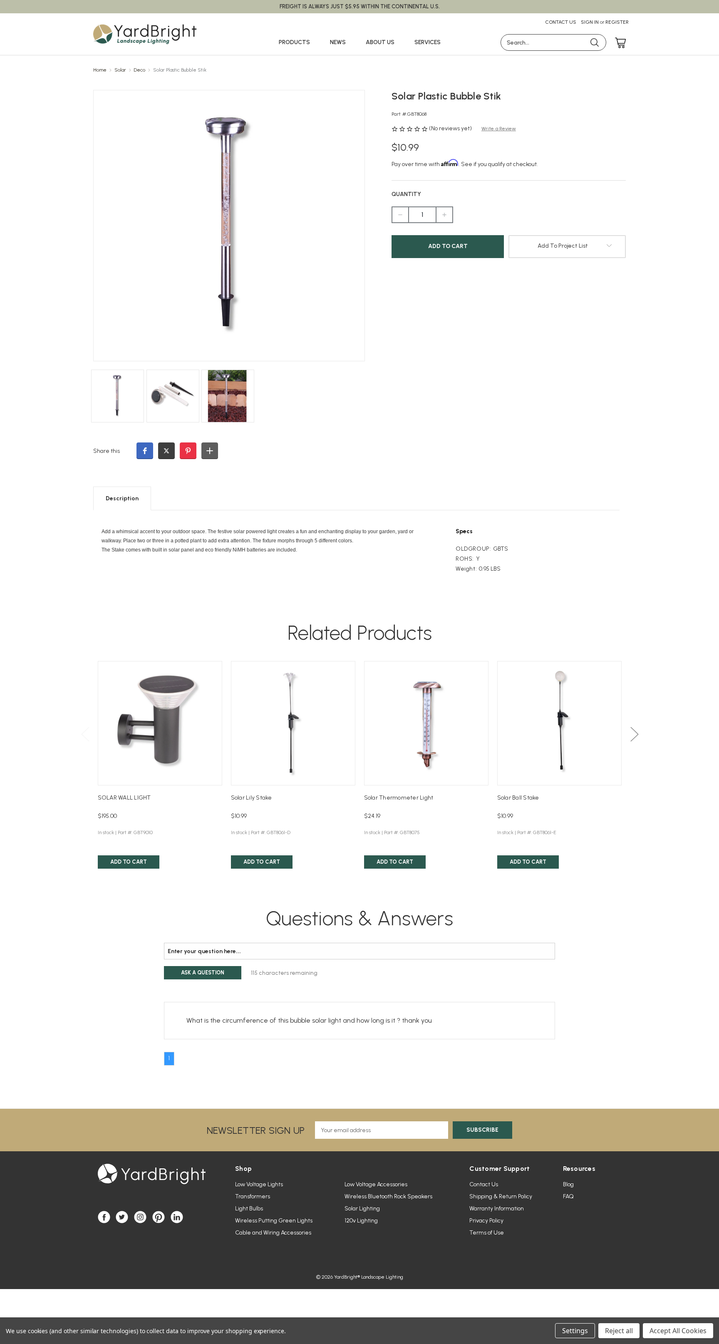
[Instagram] (140, 1217)
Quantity (406, 194)
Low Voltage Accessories (376, 1184)
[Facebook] (104, 1217)
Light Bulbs (249, 1208)
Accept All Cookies (678, 1330)
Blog (568, 1184)
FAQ (568, 1196)
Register (617, 22)
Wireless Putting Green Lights (273, 1220)
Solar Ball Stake (518, 797)
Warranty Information (496, 1208)
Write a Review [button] (498, 129)
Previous (85, 733)
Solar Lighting (362, 1208)
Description (122, 498)
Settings (575, 1330)
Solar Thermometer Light (399, 797)
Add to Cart (128, 862)
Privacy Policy (486, 1220)
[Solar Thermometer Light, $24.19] (426, 723)
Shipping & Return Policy (500, 1196)
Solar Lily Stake (251, 797)
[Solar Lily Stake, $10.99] (293, 723)
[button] (144, 450)
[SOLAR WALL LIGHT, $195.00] (160, 723)
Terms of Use (486, 1232)
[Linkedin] (177, 1217)
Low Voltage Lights (259, 1184)
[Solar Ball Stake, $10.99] (559, 723)
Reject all (619, 1330)
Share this (106, 451)
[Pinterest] (158, 1217)
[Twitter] (122, 1217)
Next (634, 733)
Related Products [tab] (360, 633)
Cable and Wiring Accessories (273, 1232)
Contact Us (560, 22)
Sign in (590, 22)
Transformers (252, 1196)
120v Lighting (361, 1220)
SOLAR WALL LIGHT (124, 797)
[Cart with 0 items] (618, 43)
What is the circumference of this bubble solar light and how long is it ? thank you (309, 1020)
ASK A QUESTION (202, 972)
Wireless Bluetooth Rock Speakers (388, 1196)
